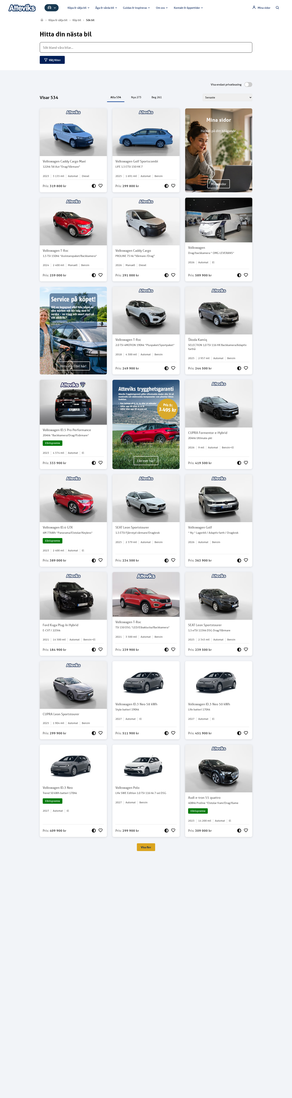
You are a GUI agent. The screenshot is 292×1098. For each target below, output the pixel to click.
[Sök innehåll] (277, 8)
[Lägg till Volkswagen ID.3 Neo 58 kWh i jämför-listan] (166, 733)
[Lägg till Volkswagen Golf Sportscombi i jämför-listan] (166, 186)
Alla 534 (115, 97)
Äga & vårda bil (104, 8)
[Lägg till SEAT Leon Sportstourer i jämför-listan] (166, 560)
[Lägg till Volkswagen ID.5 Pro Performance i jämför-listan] (93, 463)
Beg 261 (157, 97)
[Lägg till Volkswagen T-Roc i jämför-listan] (93, 275)
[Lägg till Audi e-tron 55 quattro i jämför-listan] (239, 830)
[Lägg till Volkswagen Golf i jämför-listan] (239, 560)
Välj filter (55, 60)
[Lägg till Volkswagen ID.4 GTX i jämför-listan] (93, 560)
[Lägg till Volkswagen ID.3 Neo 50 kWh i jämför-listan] (239, 733)
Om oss (160, 8)
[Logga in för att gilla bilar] (100, 186)
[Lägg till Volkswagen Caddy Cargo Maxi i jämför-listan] (93, 186)
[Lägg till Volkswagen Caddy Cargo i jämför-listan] (166, 275)
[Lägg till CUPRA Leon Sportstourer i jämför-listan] (93, 733)
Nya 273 (136, 97)
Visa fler (146, 847)
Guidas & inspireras (135, 8)
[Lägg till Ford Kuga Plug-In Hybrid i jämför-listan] (93, 649)
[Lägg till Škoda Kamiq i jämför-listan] (239, 368)
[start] (42, 20)
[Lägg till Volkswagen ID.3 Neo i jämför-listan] (93, 830)
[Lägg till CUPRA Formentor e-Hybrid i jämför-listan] (239, 463)
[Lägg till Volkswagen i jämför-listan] (239, 275)
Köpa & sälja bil (77, 8)
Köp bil (77, 20)
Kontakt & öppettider (187, 8)
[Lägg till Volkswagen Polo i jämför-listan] (166, 830)
